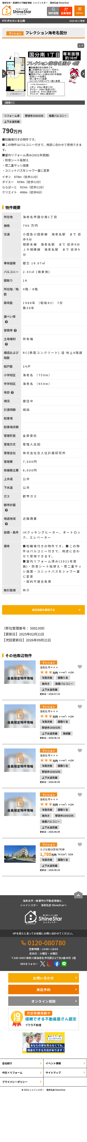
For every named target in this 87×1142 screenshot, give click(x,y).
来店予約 (43, 989)
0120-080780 (47, 942)
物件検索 (53, 13)
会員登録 (66, 13)
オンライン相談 (43, 1001)
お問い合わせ (43, 977)
